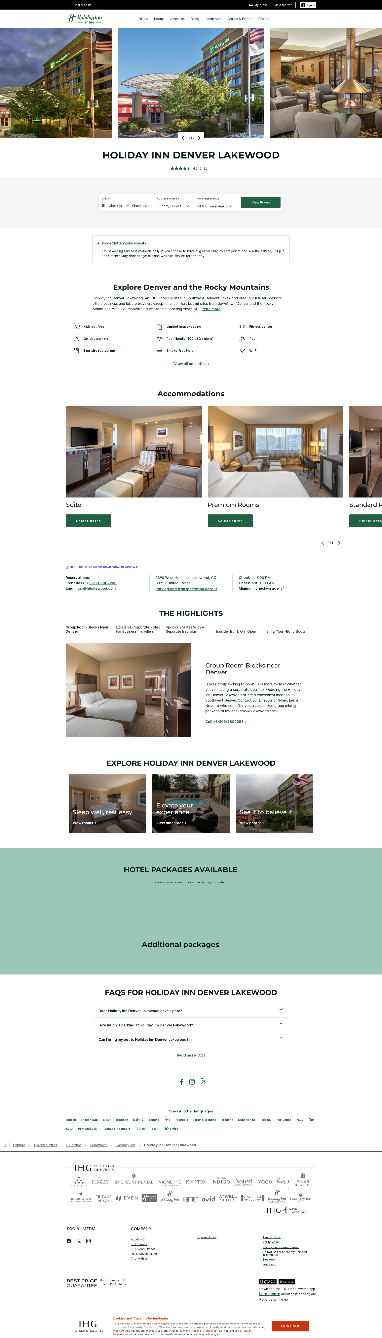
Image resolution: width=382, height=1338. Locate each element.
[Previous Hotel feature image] (183, 138)
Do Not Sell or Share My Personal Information (285, 1253)
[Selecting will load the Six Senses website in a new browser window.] (79, 1181)
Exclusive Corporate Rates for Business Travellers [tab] (138, 629)
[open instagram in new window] (190, 1082)
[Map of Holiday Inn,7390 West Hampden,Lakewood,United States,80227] (102, 567)
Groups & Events (240, 19)
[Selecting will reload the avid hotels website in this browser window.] (208, 1197)
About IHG (138, 1239)
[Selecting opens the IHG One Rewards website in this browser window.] (286, 1210)
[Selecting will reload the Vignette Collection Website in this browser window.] (169, 1181)
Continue (290, 1326)
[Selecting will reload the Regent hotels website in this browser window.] (100, 1181)
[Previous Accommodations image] (323, 542)
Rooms (159, 19)
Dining (195, 19)
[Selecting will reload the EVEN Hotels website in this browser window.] (127, 1197)
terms (250, 1327)
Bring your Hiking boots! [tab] (286, 631)
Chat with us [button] (83, 5)
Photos (263, 19)
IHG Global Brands (143, 1249)
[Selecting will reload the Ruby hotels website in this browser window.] (283, 1181)
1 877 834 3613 (113, 1284)
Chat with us (139, 1258)
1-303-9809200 (103, 583)
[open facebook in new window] (179, 1082)
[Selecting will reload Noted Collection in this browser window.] (243, 1181)
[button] (308, 5)
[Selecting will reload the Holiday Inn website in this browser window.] (170, 1197)
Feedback (269, 1264)
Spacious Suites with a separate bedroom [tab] (185, 629)
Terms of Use (272, 1237)
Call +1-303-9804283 (224, 721)
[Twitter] (79, 1241)
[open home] (6, 1145)
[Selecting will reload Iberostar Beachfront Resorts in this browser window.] (81, 1197)
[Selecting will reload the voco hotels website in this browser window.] (265, 1181)
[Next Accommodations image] (338, 542)
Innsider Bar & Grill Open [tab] (236, 631)
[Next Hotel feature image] (198, 138)
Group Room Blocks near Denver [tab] (87, 629)
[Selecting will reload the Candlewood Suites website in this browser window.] (300, 1197)
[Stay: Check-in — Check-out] (125, 206)
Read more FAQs (191, 1055)
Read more (211, 309)
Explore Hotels (206, 1237)
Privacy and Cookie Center (281, 1247)
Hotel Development (144, 1253)
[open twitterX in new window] (202, 1082)
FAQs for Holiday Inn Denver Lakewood (191, 992)
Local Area (214, 19)
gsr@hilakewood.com (96, 588)
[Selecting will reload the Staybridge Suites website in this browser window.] (252, 1197)
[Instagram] (88, 1241)
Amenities (177, 19)
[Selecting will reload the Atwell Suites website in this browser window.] (228, 1197)
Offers (143, 19)
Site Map (269, 1259)
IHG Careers (139, 1244)
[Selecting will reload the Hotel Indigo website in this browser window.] (220, 1181)
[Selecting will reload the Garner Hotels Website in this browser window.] (190, 1197)
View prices (260, 202)
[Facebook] (70, 1241)
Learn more (269, 1294)
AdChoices (270, 1242)
